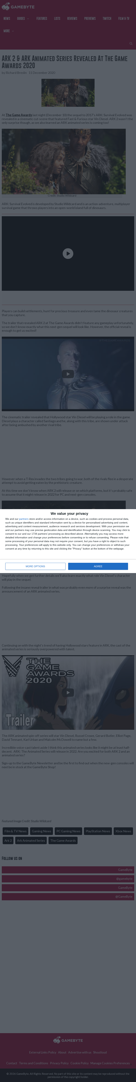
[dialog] (68, 541)
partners (24, 519)
